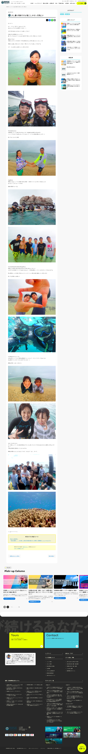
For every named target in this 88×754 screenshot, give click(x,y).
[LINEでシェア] (52, 20)
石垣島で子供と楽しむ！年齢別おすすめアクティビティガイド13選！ (73, 30)
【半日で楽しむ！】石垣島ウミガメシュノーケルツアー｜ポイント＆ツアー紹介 (73, 48)
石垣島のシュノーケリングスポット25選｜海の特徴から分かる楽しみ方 (73, 86)
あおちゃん (25, 546)
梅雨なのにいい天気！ (15, 556)
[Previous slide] (4, 607)
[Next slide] (8, 607)
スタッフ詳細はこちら (19, 548)
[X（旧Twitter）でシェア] (47, 20)
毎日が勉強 (51, 556)
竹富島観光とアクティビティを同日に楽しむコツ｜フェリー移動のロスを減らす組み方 (73, 62)
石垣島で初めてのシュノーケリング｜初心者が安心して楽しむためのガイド (73, 36)
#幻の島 (62, 14)
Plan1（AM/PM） (14, 539)
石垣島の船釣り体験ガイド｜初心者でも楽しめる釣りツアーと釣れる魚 (73, 42)
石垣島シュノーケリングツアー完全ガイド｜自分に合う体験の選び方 (73, 24)
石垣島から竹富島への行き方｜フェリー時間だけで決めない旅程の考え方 (73, 80)
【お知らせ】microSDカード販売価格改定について (73, 73)
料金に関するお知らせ (71, 67)
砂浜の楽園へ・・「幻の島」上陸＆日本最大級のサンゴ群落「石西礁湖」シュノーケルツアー (31, 540)
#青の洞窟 (67, 14)
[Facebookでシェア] (50, 20)
